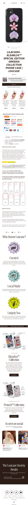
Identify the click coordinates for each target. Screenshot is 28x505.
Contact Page (14, 499)
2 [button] (9, 47)
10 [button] (18, 47)
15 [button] (15, 48)
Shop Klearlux (14, 375)
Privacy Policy (20, 495)
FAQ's (6, 495)
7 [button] (15, 47)
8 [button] (16, 47)
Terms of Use (5, 497)
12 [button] (11, 48)
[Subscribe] (23, 477)
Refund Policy (11, 497)
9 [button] (17, 47)
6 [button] (14, 47)
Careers (9, 495)
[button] (2, 79)
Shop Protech (14, 416)
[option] (14, 25)
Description (8, 136)
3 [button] (10, 47)
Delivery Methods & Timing (17, 136)
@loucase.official (18, 426)
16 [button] (16, 48)
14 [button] (14, 48)
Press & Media (14, 495)
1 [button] (8, 47)
